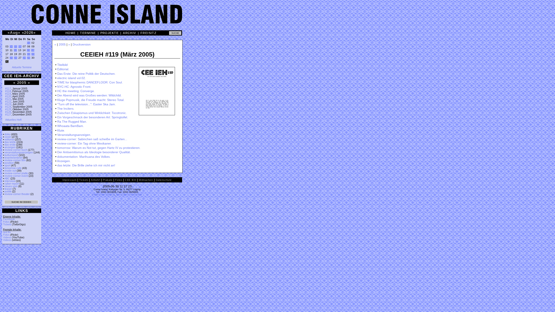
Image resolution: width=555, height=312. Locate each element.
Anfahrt (95, 180)
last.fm (7, 232)
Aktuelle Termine (22, 67)
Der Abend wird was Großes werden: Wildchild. (89, 95)
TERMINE (88, 33)
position (9, 163)
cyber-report (12, 183)
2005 (21, 82)
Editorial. (63, 69)
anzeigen (10, 147)
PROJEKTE (109, 33)
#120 (8, 96)
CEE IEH (130, 180)
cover (8, 137)
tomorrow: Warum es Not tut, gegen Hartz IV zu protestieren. (98, 148)
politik (8, 191)
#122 (8, 101)
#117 (8, 88)
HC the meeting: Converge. (76, 91)
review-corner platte (16, 173)
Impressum (69, 180)
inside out (10, 170)
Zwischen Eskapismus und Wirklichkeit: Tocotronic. (92, 113)
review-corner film (15, 160)
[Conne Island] (277, 17)
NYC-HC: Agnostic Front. (74, 86)
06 (19, 46)
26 (15, 58)
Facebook (9, 219)
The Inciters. (65, 108)
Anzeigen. (64, 161)
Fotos (6, 222)
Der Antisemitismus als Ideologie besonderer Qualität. (94, 152)
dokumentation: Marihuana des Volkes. (84, 156)
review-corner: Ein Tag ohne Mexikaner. (84, 143)
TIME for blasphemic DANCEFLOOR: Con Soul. (90, 82)
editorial (9, 139)
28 (24, 58)
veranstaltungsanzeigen (19, 152)
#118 (8, 91)
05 (15, 46)
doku (7, 134)
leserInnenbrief (13, 157)
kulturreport (11, 155)
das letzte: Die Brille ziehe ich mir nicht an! (86, 165)
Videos (7, 237)
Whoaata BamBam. (70, 126)
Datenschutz (164, 180)
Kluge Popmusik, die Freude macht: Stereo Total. (90, 100)
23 (32, 54)
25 (11, 58)
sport (7, 165)
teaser (8, 189)
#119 (8, 94)
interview (10, 181)
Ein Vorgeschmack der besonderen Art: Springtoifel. (92, 117)
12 (15, 50)
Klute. (61, 130)
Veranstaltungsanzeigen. (74, 134)
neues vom (11, 186)
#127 (8, 114)
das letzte (10, 142)
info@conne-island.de (103, 194)
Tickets (7, 224)
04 (11, 46)
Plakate (108, 180)
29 (28, 58)
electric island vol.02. (71, 78)
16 (32, 50)
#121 (8, 99)
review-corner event (16, 176)
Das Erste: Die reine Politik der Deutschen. (86, 73)
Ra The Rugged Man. (72, 121)
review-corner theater (17, 194)
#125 (8, 109)
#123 (8, 104)
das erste (10, 144)
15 (28, 50)
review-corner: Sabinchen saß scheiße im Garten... (92, 139)
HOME (70, 33)
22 (28, 54)
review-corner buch (16, 150)
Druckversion (82, 44)
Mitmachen (146, 180)
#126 (8, 112)
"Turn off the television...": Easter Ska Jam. (86, 104)
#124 (8, 107)
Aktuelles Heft (13, 120)
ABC (7, 178)
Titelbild (62, 65)
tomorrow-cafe (13, 168)
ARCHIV (129, 33)
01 (28, 43)
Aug (14, 32)
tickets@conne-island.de (129, 194)
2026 (28, 32)
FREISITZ (148, 33)
